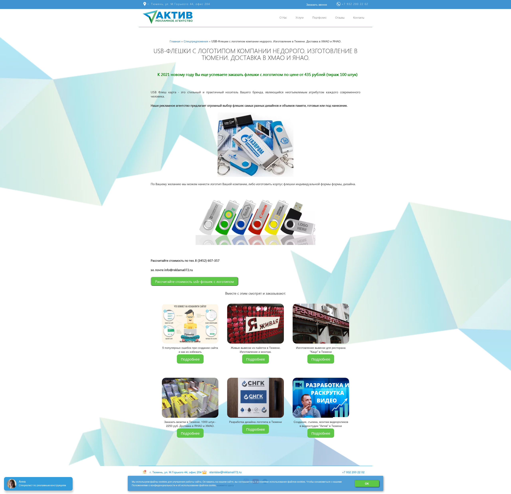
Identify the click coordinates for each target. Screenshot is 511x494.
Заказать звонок (316, 4)
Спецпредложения (196, 41)
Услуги (300, 17)
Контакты (358, 17)
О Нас (283, 17)
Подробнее (190, 359)
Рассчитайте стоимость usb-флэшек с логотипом (194, 281)
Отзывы (340, 17)
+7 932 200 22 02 (353, 472)
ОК (367, 483)
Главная (175, 41)
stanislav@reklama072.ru (225, 472)
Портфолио (319, 17)
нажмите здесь (225, 485)
